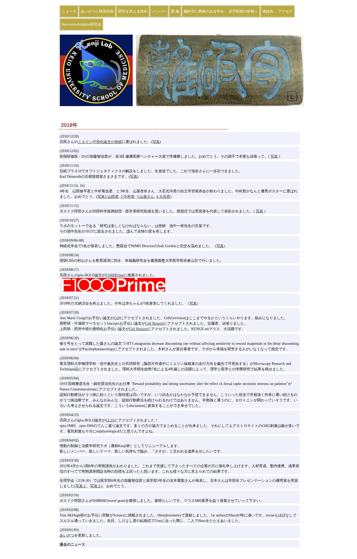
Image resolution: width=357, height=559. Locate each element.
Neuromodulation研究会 (81, 24)
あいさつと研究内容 (97, 11)
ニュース (69, 11)
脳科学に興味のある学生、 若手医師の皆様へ (221, 11)
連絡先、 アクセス (277, 11)
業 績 (175, 11)
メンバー (159, 11)
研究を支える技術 (132, 11)
